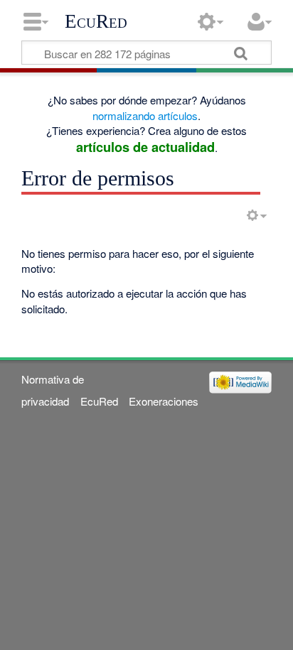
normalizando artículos (145, 115)
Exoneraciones (163, 401)
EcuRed (96, 21)
